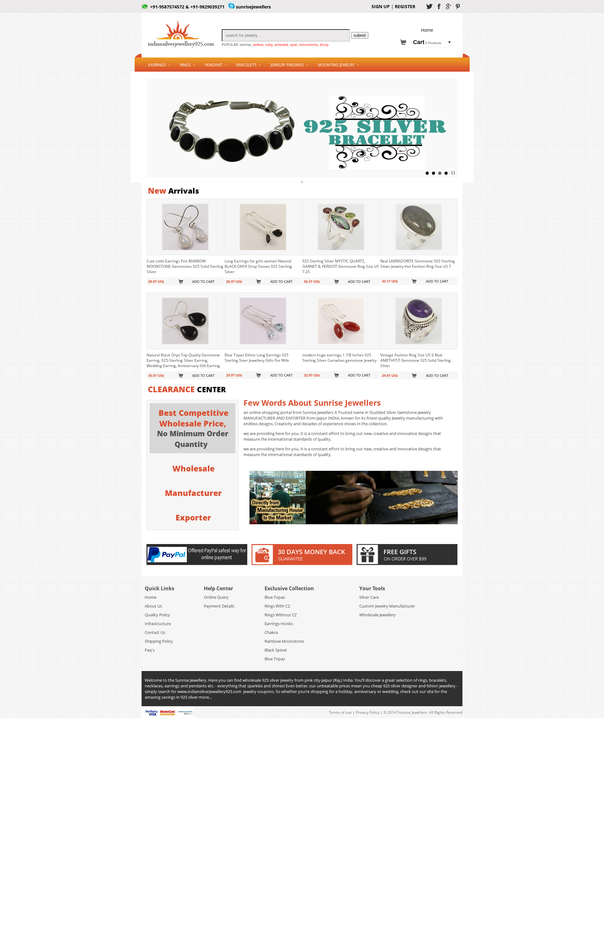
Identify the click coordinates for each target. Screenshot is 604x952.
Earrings (157, 65)
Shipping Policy (159, 641)
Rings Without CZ (281, 615)
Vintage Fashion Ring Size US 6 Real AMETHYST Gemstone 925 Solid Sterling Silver (415, 360)
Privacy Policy (367, 712)
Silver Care (369, 597)
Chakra (271, 632)
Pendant (213, 65)
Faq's (149, 650)
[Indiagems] (302, 176)
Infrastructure (158, 623)
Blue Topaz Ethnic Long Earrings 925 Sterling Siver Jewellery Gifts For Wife (257, 357)
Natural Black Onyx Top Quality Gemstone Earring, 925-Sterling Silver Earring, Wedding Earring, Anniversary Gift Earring (183, 360)
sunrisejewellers (253, 7)
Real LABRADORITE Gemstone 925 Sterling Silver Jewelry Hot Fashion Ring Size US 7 (417, 263)
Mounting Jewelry (336, 65)
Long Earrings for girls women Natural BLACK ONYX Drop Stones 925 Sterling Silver (258, 266)
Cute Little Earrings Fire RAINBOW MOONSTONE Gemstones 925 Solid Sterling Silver (185, 266)
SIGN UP (381, 6)
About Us (153, 606)
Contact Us (155, 632)
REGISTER (404, 6)
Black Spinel (276, 650)
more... (205, 697)
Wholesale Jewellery (377, 615)
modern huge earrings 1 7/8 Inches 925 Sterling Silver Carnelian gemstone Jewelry (339, 357)
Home (150, 597)
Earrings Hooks (279, 623)
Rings (185, 65)
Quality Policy (157, 615)
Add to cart (203, 281)
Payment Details (219, 606)
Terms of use (341, 712)
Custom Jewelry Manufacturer (387, 606)
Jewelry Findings (287, 65)
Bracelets (246, 65)
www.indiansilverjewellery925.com (209, 691)
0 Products (427, 43)
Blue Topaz (275, 597)
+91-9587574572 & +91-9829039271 (187, 7)
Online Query (216, 597)
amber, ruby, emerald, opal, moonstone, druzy (291, 44)
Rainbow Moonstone (284, 641)
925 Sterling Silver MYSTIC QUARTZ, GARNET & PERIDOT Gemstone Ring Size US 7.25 (340, 266)
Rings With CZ (277, 606)
